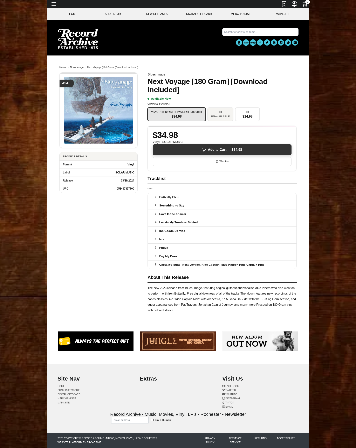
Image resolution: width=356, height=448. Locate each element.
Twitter (230, 390)
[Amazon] (238, 42)
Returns (260, 438)
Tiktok (229, 402)
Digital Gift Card (199, 13)
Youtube (231, 394)
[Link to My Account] (294, 4)
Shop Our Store (68, 390)
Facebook (232, 386)
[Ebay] (245, 42)
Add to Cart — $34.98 (225, 149)
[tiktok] (288, 42)
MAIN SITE (283, 13)
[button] (115, 14)
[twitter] (267, 42)
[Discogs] (252, 42)
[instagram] (281, 42)
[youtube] (274, 42)
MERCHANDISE (241, 13)
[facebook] (259, 42)
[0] (305, 5)
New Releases (157, 13)
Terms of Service (235, 440)
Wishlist (224, 161)
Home (62, 67)
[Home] (78, 38)
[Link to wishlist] (284, 4)
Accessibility (286, 438)
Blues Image (77, 67)
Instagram (232, 398)
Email (229, 406)
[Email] (295, 42)
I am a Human (162, 420)
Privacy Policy (210, 440)
